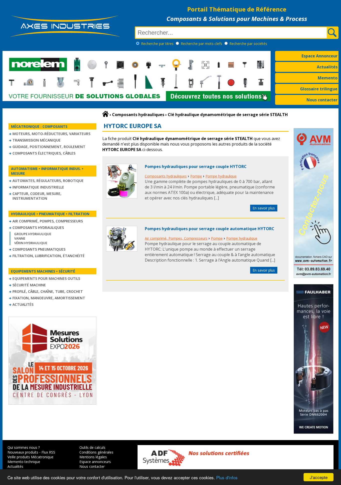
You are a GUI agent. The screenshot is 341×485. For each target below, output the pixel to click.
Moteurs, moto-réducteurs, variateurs (51, 133)
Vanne (19, 238)
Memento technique (23, 461)
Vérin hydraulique (30, 243)
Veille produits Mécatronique (30, 457)
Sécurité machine (29, 285)
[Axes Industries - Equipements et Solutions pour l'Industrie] (64, 37)
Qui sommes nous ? (23, 447)
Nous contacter (322, 100)
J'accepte (319, 477)
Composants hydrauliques (38, 227)
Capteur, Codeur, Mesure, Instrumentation (36, 196)
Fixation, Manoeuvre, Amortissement (48, 298)
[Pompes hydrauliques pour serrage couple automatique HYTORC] (121, 250)
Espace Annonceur (320, 56)
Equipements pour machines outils (46, 278)
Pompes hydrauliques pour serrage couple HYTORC (196, 166)
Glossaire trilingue (319, 89)
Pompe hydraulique (221, 176)
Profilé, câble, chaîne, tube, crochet (47, 291)
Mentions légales (93, 457)
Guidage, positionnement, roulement (48, 146)
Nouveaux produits (22, 452)
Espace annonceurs (95, 461)
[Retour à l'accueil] (105, 114)
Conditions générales (96, 452)
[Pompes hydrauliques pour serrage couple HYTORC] (121, 197)
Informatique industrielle (38, 187)
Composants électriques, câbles (43, 153)
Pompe (196, 176)
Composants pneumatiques (38, 249)
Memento (328, 78)
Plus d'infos (227, 477)
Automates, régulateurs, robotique (48, 180)
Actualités (327, 67)
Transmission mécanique (36, 140)
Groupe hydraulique (32, 234)
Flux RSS (48, 452)
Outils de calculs (92, 447)
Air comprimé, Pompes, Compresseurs (47, 221)
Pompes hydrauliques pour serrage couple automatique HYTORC (209, 228)
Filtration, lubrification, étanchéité (48, 255)
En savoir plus (264, 208)
